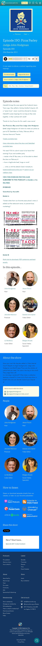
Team (4, 583)
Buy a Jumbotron (25, 580)
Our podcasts (6, 559)
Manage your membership (9, 604)
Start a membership (8, 601)
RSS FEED (6, 183)
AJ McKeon (8, 341)
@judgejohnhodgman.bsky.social (18, 394)
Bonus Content (6, 613)
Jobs (4, 590)
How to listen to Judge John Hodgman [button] (16, 79)
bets (17, 86)
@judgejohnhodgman (14, 391)
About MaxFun (6, 578)
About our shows (7, 562)
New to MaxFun (7, 564)
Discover (23, 564)
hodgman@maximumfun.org (12, 170)
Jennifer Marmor (10, 315)
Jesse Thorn (26, 288)
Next (26, 34)
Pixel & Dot (22, 639)
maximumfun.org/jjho (12, 382)
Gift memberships (7, 606)
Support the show (24, 74)
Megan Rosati (27, 341)
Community (5, 587)
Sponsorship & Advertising (9, 592)
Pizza (13, 86)
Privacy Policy (21, 642)
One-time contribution (8, 611)
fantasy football (29, 86)
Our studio (5, 585)
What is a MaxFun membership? (11, 608)
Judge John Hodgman (16, 45)
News (22, 566)
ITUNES (30, 180)
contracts (21, 86)
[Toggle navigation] (40, 3)
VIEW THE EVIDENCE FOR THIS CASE (16, 177)
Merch (22, 578)
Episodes (23, 559)
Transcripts (23, 562)
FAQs (4, 615)
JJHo (10, 86)
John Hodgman (10, 288)
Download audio (9, 74)
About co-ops (6, 580)
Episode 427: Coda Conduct (15, 544)
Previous (17, 34)
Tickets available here (10, 139)
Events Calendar (25, 569)
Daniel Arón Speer (28, 315)
